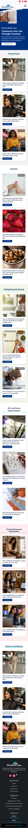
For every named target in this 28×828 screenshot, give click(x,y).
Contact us (14, 788)
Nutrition (14, 798)
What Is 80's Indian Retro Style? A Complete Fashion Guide (13, 154)
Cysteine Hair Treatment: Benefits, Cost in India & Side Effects (13, 120)
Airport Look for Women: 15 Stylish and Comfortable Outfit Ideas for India (13, 84)
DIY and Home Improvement (14, 803)
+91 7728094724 (14, 817)
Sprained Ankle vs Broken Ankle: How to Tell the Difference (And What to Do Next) (13, 199)
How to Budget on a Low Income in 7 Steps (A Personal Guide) (14, 392)
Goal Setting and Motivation (14, 806)
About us (14, 786)
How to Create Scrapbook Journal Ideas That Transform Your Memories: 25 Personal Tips (13, 441)
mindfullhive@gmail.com (14, 822)
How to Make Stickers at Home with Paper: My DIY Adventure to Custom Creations (14, 478)
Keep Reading (7, 89)
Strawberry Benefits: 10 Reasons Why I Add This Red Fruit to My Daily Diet (14, 236)
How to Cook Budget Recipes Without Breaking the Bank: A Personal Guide (12, 356)
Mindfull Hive (19, 825)
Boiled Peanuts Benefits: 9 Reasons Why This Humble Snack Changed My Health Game (14, 272)
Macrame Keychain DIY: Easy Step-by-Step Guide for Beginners (13, 513)
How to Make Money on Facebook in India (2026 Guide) (14, 630)
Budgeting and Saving (14, 801)
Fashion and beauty (14, 808)
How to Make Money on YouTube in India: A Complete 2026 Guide (13, 596)
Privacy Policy (14, 791)
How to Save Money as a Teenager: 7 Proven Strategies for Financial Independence (14, 320)
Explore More (9, 44)
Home (14, 783)
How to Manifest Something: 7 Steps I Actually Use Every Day (14, 561)
